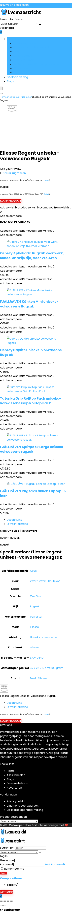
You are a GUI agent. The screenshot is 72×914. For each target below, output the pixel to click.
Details (46, 180)
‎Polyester (36, 617)
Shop (9, 97)
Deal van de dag (17, 77)
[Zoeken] (40, 24)
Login (3, 873)
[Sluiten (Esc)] (11, 901)
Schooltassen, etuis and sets (31, 47)
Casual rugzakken (25, 43)
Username (7, 860)
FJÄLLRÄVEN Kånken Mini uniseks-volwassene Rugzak (29, 304)
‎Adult (33, 571)
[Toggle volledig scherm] (4, 901)
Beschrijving (14, 520)
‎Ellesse (34, 627)
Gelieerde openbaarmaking (25, 810)
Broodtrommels (23, 60)
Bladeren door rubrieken (23, 39)
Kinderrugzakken (24, 68)
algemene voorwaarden (23, 806)
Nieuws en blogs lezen (14, 5)
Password (6, 864)
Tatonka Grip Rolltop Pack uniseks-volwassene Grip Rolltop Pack (30, 400)
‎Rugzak (34, 606)
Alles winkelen (16, 775)
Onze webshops (17, 783)
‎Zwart (34, 581)
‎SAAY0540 (37, 658)
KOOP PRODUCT (10, 201)
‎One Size (35, 596)
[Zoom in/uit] (1, 901)
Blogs (10, 81)
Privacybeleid (15, 801)
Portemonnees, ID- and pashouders (36, 64)
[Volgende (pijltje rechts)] (4, 905)
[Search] (1, 93)
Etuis (16, 51)
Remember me (13, 869)
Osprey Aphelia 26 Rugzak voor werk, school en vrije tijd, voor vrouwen (32, 255)
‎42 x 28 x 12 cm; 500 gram (46, 668)
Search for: (7, 19)
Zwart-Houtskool (50, 581)
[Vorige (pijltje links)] (1, 905)
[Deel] (8, 901)
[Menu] (1, 88)
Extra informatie (17, 524)
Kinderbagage (22, 56)
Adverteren (14, 788)
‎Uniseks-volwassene (43, 637)
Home (3, 97)
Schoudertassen (24, 72)
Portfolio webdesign (45, 825)
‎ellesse (34, 647)
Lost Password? (55, 864)
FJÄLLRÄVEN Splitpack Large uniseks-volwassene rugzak (32, 449)
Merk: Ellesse (38, 678)
